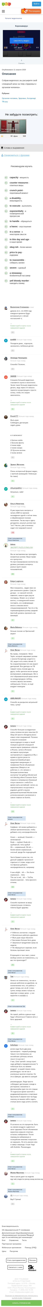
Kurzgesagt (31, 98)
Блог (3, 1240)
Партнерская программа (11, 1244)
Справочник (13, 1240)
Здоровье (22, 98)
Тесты (24, 1240)
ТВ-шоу (5, 102)
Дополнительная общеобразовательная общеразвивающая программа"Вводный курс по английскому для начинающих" (18, 1235)
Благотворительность (10, 1226)
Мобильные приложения (11, 1247)
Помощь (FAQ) (30, 1247)
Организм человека (9, 98)
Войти (36, 4)
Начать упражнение (21, 1303)
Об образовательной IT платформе (16, 1230)
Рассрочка (14, 1251)
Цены (4, 1251)
